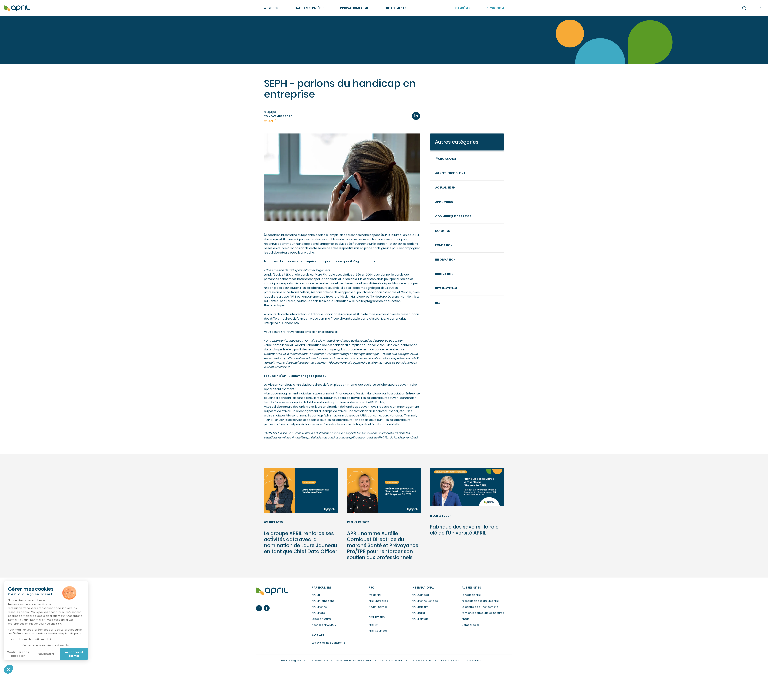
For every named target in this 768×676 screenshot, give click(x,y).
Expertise (442, 231)
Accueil (17, 8)
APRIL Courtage (378, 630)
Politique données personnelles (353, 660)
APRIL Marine (319, 607)
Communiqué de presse (453, 216)
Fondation (443, 245)
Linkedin (259, 608)
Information (445, 260)
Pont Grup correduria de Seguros (483, 613)
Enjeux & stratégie (309, 8)
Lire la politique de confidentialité (29, 639)
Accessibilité (474, 660)
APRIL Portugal (420, 619)
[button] (8, 669)
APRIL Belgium (420, 607)
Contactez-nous (318, 660)
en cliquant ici (328, 332)
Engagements (395, 8)
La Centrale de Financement (480, 607)
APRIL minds (444, 202)
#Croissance (446, 159)
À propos (271, 8)
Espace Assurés (322, 619)
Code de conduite (421, 660)
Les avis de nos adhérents (328, 642)
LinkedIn (416, 116)
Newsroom (495, 8)
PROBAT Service (378, 607)
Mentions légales (291, 660)
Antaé (465, 619)
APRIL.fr (316, 595)
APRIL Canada (420, 595)
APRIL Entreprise (378, 601)
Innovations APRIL (354, 8)
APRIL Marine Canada (425, 601)
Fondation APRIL (471, 595)
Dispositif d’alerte (449, 660)
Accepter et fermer (74, 654)
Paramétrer (45, 654)
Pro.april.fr (375, 595)
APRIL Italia (418, 613)
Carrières (463, 8)
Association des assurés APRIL (480, 601)
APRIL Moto (318, 613)
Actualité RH (445, 188)
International (446, 288)
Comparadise (471, 625)
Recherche (744, 8)
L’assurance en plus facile (272, 592)
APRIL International (323, 601)
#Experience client (450, 173)
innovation (444, 274)
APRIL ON (374, 624)
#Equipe (270, 112)
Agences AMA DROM (324, 625)
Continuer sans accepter (18, 654)
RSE (437, 303)
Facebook (267, 608)
